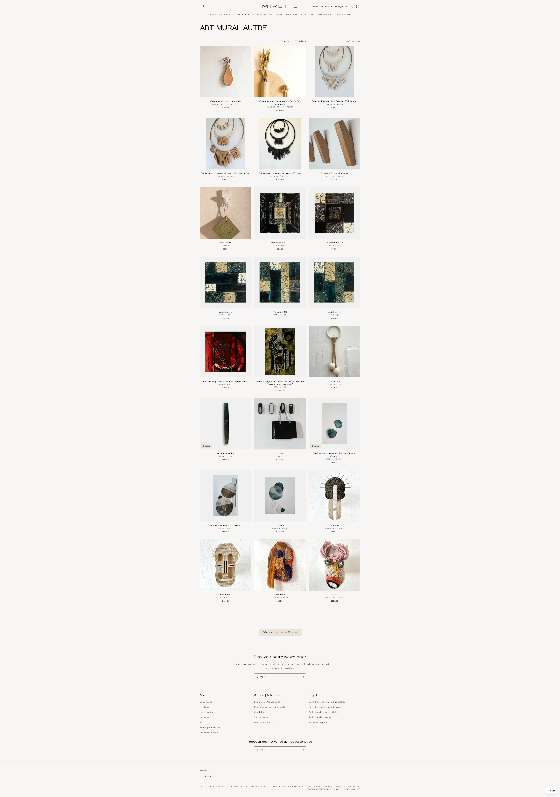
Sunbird (334, 525)
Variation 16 (280, 312)
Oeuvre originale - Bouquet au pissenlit (225, 381)
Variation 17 (225, 312)
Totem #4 (334, 381)
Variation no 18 (334, 242)
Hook (280, 453)
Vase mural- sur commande (225, 101)
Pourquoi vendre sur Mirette (269, 707)
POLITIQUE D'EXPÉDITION (334, 786)
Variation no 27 (280, 242)
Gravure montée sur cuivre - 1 (226, 525)
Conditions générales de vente (325, 707)
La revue (204, 717)
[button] (203, 6)
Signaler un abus (209, 732)
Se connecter (261, 717)
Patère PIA (225, 242)
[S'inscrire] (303, 676)
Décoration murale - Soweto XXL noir (280, 173)
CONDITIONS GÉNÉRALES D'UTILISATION (301, 786)
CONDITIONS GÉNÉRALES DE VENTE (323, 789)
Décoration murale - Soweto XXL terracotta (225, 173)
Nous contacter (208, 712)
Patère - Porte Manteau (334, 173)
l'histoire (204, 707)
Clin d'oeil (280, 594)
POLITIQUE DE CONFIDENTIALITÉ (265, 786)
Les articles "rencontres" (267, 702)
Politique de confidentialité (324, 712)
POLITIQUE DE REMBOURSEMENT (233, 786)
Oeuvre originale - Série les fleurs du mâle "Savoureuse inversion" (280, 382)
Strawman (225, 594)
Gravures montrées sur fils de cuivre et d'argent (334, 454)
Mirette (211, 786)
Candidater (260, 712)
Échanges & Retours (211, 727)
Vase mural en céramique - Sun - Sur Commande (280, 102)
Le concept (206, 702)
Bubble (280, 525)
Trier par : (286, 41)
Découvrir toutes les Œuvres (280, 632)
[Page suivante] (288, 616)
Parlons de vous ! (263, 722)
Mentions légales (318, 722)
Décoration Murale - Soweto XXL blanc (334, 101)
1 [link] (272, 616)
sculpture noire (225, 453)
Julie (334, 594)
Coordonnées (354, 786)
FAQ (202, 722)
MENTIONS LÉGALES (351, 789)
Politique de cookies (320, 717)
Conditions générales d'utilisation (327, 702)
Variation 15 (334, 312)
